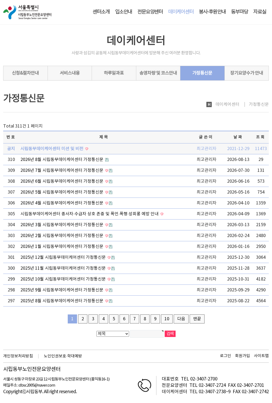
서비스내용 (70, 73)
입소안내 (123, 12)
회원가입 (242, 356)
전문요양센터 (150, 12)
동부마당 (239, 12)
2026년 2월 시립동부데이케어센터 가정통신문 (62, 235)
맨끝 (197, 319)
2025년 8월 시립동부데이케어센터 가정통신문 (62, 301)
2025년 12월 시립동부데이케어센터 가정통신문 (63, 257)
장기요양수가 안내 (246, 73)
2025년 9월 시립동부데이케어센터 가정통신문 (62, 290)
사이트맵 (261, 356)
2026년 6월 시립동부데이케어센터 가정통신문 (62, 181)
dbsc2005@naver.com (37, 385)
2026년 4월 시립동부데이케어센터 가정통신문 (62, 203)
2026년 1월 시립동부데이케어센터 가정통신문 (62, 246)
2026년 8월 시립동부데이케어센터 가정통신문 (62, 159)
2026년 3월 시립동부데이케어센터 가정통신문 (62, 224)
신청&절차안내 (25, 73)
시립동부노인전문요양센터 (32, 370)
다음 (181, 319)
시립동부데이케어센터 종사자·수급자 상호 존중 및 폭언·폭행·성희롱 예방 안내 (90, 214)
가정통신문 (202, 73)
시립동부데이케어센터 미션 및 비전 (52, 148)
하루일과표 (114, 73)
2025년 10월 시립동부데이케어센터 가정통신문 (63, 279)
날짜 (238, 137)
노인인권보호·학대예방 (63, 356)
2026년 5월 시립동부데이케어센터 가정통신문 (62, 192)
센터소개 (101, 12)
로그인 (225, 356)
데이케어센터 (181, 12)
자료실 (259, 12)
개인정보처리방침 (18, 356)
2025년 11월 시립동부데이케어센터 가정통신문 (63, 268)
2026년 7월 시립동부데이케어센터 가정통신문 (62, 170)
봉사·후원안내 (212, 12)
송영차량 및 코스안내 (158, 73)
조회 (261, 137)
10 (166, 319)
